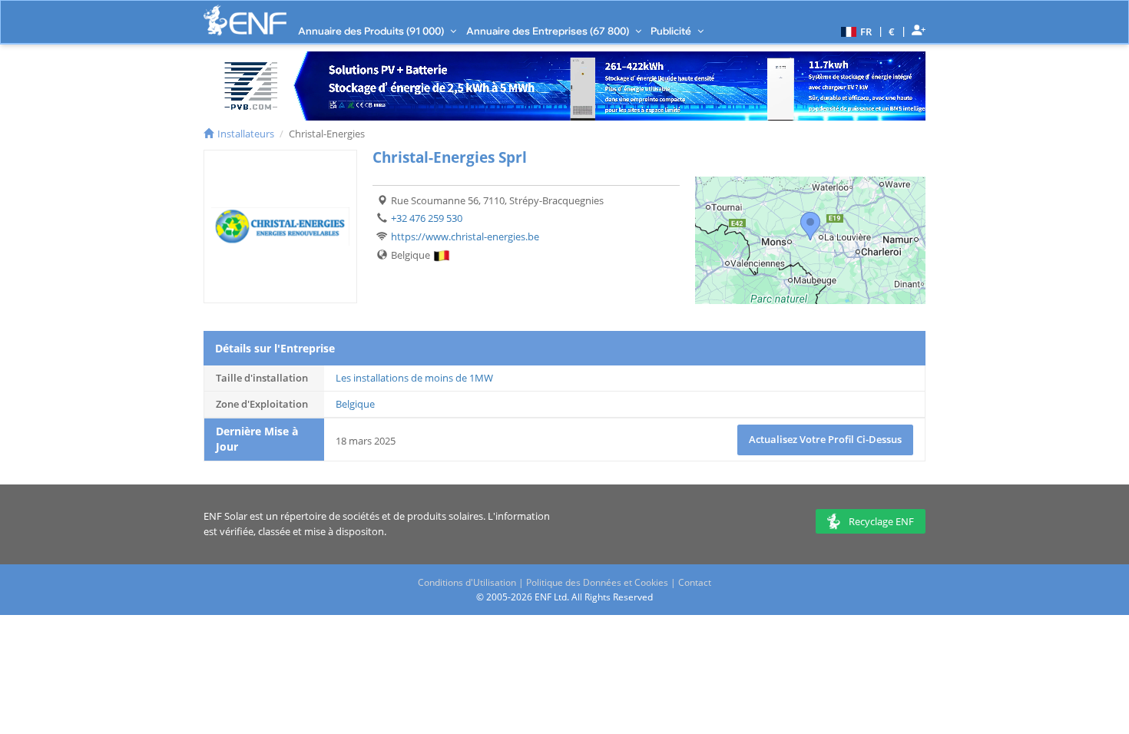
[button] (854, 30)
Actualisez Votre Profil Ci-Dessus (825, 439)
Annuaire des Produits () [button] (372, 31)
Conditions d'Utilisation (467, 582)
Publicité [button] (672, 31)
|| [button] (892, 31)
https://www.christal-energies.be (465, 236)
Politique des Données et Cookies (597, 582)
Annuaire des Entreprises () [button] (548, 31)
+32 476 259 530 (426, 218)
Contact (694, 582)
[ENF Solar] (245, 20)
